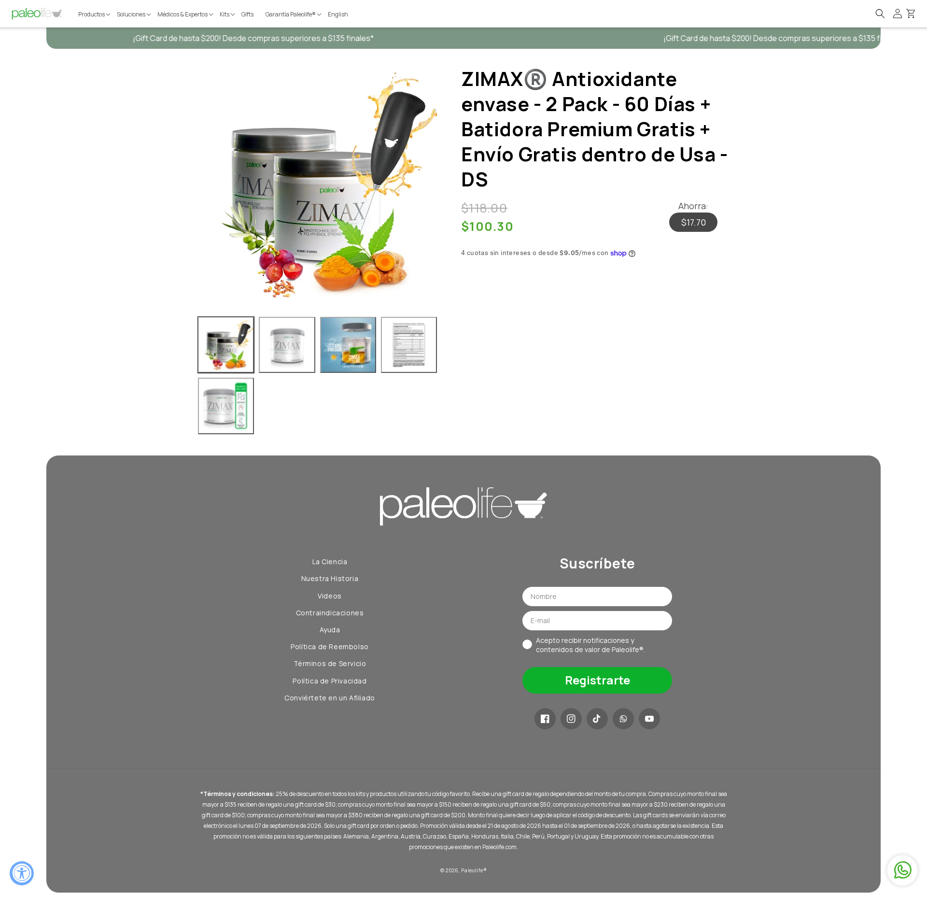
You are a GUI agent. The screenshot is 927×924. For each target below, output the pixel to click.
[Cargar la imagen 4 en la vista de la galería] (409, 345)
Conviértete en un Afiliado (329, 697)
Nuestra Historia (330, 578)
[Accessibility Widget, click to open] (22, 873)
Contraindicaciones (330, 612)
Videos (330, 595)
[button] (95, 14)
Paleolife (472, 870)
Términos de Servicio (330, 663)
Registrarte (597, 680)
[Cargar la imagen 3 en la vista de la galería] (348, 345)
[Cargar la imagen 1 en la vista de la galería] (226, 345)
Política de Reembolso (330, 646)
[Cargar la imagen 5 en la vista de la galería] (226, 406)
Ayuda (330, 629)
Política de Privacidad (329, 680)
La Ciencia (330, 561)
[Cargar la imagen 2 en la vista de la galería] (287, 345)
